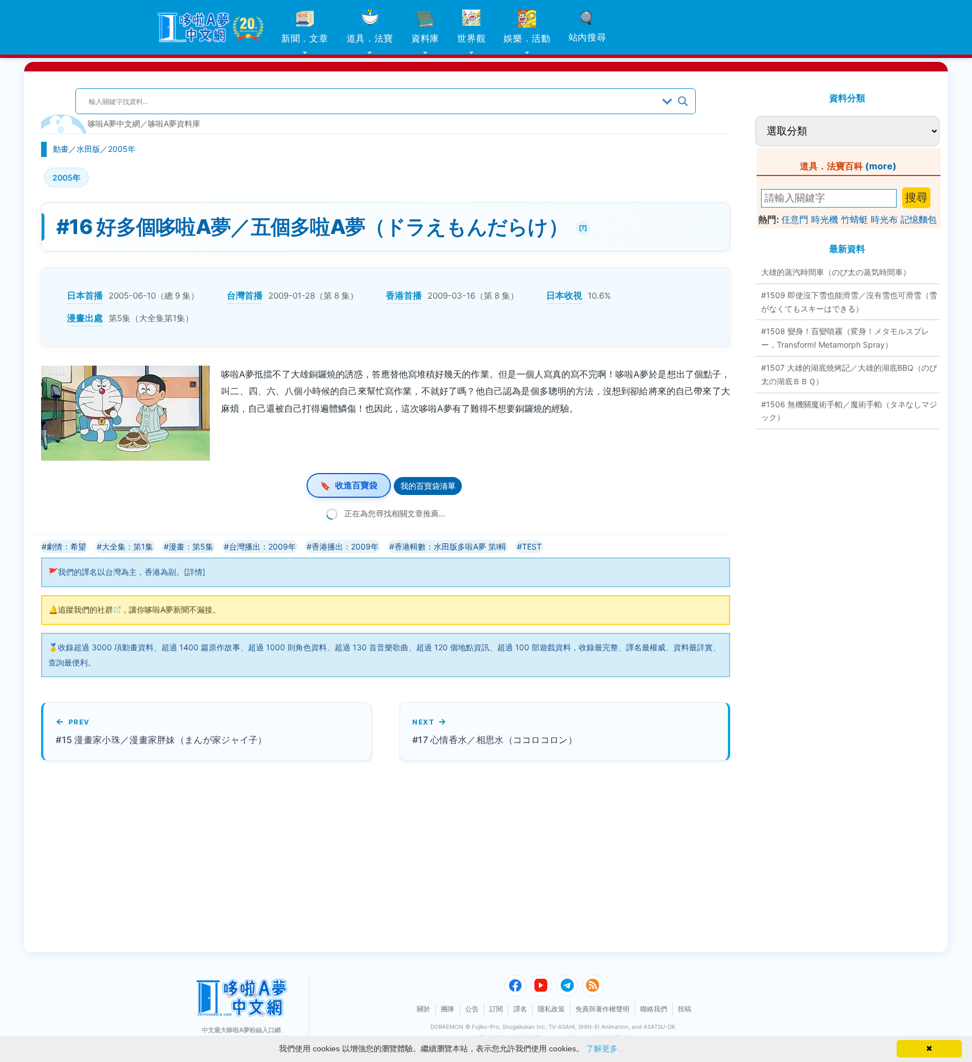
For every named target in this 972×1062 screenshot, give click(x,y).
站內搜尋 (587, 37)
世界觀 (471, 38)
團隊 (447, 1009)
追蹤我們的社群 (85, 609)
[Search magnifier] (683, 101)
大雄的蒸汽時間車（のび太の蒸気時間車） (836, 272)
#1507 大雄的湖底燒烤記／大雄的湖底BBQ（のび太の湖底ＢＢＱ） (849, 374)
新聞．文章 (304, 38)
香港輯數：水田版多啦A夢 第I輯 (450, 546)
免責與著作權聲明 (602, 1009)
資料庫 (425, 38)
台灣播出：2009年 (262, 546)
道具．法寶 (370, 38)
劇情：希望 (66, 546)
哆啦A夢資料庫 (174, 123)
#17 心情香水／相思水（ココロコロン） (494, 739)
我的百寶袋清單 (428, 485)
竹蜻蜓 (854, 219)
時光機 (824, 219)
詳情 (194, 572)
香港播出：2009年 (345, 546)
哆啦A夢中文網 (114, 123)
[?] (581, 226)
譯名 (520, 1009)
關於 (423, 1009)
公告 (472, 1009)
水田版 (88, 149)
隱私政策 (551, 1009)
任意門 (794, 219)
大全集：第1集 (127, 546)
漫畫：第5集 (191, 546)
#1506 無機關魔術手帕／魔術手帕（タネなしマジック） (849, 410)
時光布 (884, 219)
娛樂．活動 (527, 38)
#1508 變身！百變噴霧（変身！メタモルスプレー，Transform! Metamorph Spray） (845, 337)
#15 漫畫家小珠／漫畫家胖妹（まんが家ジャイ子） (161, 739)
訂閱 (496, 1009)
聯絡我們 (653, 1009)
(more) (881, 166)
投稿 (684, 1009)
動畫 (61, 149)
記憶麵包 (919, 219)
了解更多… (606, 1048)
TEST (532, 546)
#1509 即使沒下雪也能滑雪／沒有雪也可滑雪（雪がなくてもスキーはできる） (849, 301)
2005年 (122, 149)
